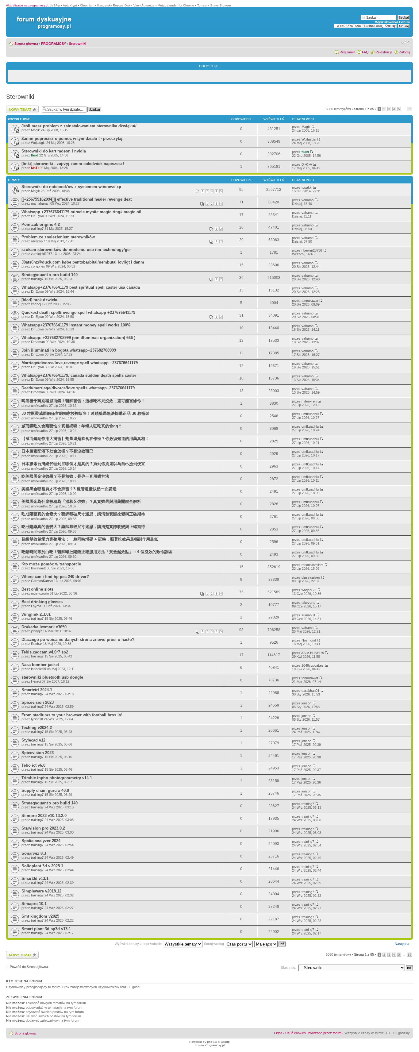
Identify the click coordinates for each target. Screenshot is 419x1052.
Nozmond (309, 640)
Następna (402, 944)
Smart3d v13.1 (34, 878)
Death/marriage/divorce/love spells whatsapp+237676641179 (78, 388)
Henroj (36, 681)
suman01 (308, 615)
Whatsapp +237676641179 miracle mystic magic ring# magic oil (81, 212)
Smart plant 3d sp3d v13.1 (46, 929)
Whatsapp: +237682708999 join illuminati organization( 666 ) (78, 337)
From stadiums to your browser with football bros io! (71, 715)
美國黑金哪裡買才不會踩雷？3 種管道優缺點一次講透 (69, 489)
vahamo (307, 200)
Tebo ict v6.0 (33, 765)
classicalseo (311, 577)
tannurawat (310, 300)
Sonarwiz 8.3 (33, 853)
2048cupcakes (313, 665)
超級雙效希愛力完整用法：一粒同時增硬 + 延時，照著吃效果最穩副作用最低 (89, 539)
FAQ (365, 52)
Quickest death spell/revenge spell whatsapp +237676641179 (78, 312)
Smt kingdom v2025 (40, 916)
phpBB (212, 1041)
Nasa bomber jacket (40, 664)
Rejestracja (383, 52)
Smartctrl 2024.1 (36, 690)
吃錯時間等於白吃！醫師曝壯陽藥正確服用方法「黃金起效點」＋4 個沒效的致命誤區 (96, 551)
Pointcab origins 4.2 (40, 224)
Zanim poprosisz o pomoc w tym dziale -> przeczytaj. (72, 138)
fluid (34, 155)
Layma (36, 606)
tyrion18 (37, 719)
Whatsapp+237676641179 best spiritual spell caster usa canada (80, 287)
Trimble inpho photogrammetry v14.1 (56, 778)
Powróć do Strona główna (29, 967)
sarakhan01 (310, 690)
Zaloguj (404, 52)
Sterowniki (77, 43)
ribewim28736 (312, 250)
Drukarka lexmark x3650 (44, 627)
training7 (37, 228)
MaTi (35, 168)
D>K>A (307, 164)
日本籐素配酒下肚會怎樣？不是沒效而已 (57, 451)
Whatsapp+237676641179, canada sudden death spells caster (78, 375)
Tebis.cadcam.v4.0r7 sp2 (44, 652)
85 (409, 109)
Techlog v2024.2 (36, 727)
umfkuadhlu (39, 405)
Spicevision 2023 (37, 702)
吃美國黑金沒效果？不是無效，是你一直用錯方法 (65, 476)
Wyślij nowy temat (19, 107)
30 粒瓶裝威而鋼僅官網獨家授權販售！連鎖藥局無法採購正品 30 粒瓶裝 (85, 413)
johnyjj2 (36, 631)
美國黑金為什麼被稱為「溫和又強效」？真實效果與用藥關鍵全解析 (81, 501)
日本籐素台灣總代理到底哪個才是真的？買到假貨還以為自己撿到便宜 (83, 463)
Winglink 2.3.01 (36, 614)
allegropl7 (38, 241)
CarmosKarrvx (42, 581)
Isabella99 (38, 669)
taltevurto (308, 602)
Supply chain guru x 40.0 (45, 790)
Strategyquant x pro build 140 (49, 274)
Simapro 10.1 (34, 903)
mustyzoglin (40, 593)
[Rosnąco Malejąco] (270, 944)
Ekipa (278, 1033)
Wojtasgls (38, 143)
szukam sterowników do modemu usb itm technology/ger (76, 249)
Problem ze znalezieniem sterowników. (58, 237)
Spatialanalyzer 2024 (40, 840)
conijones (38, 266)
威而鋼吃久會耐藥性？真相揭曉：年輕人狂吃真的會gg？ (71, 426)
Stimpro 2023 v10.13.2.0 (44, 815)
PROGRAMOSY (53, 43)
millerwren (309, 401)
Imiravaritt (38, 568)
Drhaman (38, 342)
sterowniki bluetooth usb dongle (52, 677)
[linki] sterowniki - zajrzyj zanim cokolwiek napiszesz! (72, 163)
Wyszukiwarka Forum (392, 22)
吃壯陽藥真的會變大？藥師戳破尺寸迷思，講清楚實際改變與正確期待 (83, 514)
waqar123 (309, 590)
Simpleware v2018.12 (41, 891)
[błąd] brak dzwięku (40, 300)
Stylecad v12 (33, 740)
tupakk (307, 187)
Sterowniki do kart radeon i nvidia (53, 151)
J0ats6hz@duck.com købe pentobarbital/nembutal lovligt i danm (82, 262)
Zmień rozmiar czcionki (405, 42)
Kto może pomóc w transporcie (51, 564)
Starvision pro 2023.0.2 (43, 828)
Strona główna (26, 43)
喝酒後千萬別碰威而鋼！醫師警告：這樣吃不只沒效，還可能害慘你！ (83, 401)
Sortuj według (214, 944)
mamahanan (40, 203)
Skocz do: (288, 967)
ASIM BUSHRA (312, 653)
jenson (306, 703)
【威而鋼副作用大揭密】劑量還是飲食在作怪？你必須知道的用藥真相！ (85, 438)
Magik (35, 130)
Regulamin (347, 52)
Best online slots (37, 589)
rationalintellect (312, 565)
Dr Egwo (37, 216)
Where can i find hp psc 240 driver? (55, 576)
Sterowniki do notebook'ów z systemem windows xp (71, 186)
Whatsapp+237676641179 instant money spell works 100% (76, 325)
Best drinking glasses (42, 601)
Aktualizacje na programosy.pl (27, 5)
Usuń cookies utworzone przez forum (313, 1033)
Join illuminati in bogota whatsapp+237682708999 (68, 350)
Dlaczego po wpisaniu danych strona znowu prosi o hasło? (77, 639)
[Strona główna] (43, 16)
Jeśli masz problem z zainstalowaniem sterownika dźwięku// (78, 126)
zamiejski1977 (41, 254)
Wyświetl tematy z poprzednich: (139, 944)
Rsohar (36, 643)
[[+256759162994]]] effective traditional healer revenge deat (76, 199)
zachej (36, 304)
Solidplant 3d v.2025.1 (42, 866)
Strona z (364, 109)
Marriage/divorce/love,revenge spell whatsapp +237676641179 (79, 362)
